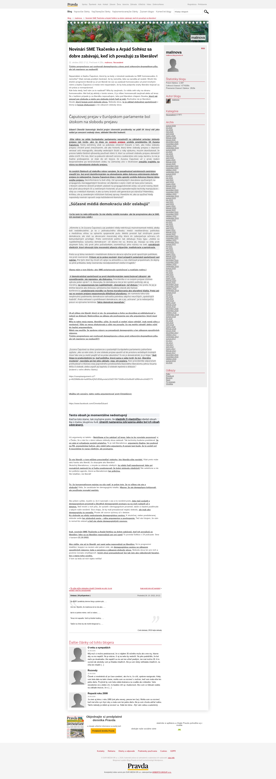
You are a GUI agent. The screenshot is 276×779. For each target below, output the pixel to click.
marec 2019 (170, 303)
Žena (119, 4)
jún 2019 (169, 297)
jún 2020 (169, 273)
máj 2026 (169, 132)
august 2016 (171, 361)
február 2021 (171, 256)
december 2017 (172, 333)
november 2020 (172, 262)
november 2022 (172, 214)
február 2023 (171, 208)
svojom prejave (117, 142)
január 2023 (171, 210)
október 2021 (171, 240)
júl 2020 (169, 271)
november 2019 (172, 287)
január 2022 (171, 234)
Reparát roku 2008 (98, 693)
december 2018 (172, 309)
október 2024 (171, 170)
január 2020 (171, 283)
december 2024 (172, 166)
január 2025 (171, 164)
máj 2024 (169, 180)
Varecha (125, 4)
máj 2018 (169, 323)
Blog (69, 11)
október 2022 (171, 216)
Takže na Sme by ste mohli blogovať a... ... (86, 624)
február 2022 (171, 232)
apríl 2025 (170, 158)
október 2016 (171, 359)
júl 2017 (169, 341)
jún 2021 (169, 248)
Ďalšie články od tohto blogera (91, 642)
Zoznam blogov (147, 11)
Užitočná (141, 4)
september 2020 (172, 267)
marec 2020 (170, 279)
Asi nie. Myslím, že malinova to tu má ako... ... (87, 607)
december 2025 (172, 142)
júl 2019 (169, 295)
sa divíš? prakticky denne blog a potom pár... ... (88, 601)
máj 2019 (169, 299)
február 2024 (171, 186)
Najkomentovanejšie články (125, 11)
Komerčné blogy (163, 11)
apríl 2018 (170, 325)
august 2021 (171, 244)
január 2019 (171, 307)
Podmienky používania (147, 751)
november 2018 (172, 311)
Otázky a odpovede (126, 751)
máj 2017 (169, 345)
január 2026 (171, 140)
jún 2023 (169, 200)
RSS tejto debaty (155, 630)
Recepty (169, 378)
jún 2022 (169, 224)
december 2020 (172, 260)
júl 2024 (169, 176)
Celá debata (142, 630)
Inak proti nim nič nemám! (150, 588)
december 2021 (172, 236)
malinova (78, 18)
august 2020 (171, 269)
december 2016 (172, 355)
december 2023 (172, 190)
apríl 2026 (170, 134)
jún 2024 (169, 178)
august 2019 (171, 293)
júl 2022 (169, 222)
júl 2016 (169, 363)
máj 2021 (169, 250)
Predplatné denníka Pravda (103, 731)
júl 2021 (169, 246)
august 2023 (171, 198)
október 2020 (171, 264)
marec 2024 (170, 184)
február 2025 (171, 162)
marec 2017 (170, 349)
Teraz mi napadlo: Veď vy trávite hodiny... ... (87, 618)
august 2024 (171, 174)
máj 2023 (169, 202)
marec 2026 (170, 136)
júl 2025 (169, 152)
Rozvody (92, 670)
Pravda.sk (170, 376)
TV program (170, 382)
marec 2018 (170, 327)
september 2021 (172, 242)
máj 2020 (169, 275)
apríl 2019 (170, 301)
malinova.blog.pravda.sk (174, 55)
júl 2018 (169, 319)
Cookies (163, 751)
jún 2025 (169, 154)
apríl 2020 (170, 277)
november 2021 (172, 238)
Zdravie (112, 4)
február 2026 (171, 138)
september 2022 (172, 218)
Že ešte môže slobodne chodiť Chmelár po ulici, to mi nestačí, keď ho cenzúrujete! (90, 589)
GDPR (173, 751)
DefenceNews (158, 4)
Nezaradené (118, 62)
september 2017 (172, 337)
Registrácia (192, 4)
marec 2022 (170, 230)
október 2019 (171, 289)
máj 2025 (169, 156)
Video (149, 4)
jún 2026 (169, 130)
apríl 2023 (170, 204)
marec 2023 (170, 206)
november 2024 (172, 168)
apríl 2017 (170, 347)
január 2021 (171, 258)
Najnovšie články (82, 11)
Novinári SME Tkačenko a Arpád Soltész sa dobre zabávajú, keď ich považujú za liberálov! (121, 18)
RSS (203, 49)
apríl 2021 (170, 252)
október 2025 (171, 146)
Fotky (168, 374)
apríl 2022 (170, 228)
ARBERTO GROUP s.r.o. (161, 772)
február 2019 (171, 305)
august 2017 (171, 339)
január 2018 (171, 331)
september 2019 (172, 291)
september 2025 (172, 148)
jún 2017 (169, 343)
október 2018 (171, 313)
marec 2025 (170, 160)
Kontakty (101, 751)
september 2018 (172, 315)
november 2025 (172, 144)
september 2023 (172, 196)
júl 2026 (169, 128)
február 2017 (171, 351)
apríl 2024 (170, 182)
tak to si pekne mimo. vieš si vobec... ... (85, 613)
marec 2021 (170, 254)
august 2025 (171, 150)
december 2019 (172, 285)
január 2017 (171, 353)
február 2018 (171, 329)
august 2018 (171, 317)
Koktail (105, 4)
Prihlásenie (202, 4)
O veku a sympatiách (99, 647)
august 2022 (171, 220)
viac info (171, 758)
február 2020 (171, 281)
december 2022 (172, 212)
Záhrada (133, 4)
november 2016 (172, 357)
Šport (168, 380)
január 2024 (171, 188)
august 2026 (171, 126)
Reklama (111, 751)
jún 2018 (169, 321)
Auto (99, 4)
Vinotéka (169, 384)
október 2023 (171, 194)
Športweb (92, 4)
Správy (84, 4)
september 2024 (172, 172)
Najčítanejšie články (101, 11)
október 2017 (171, 335)
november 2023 (172, 192)
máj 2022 (169, 226)
